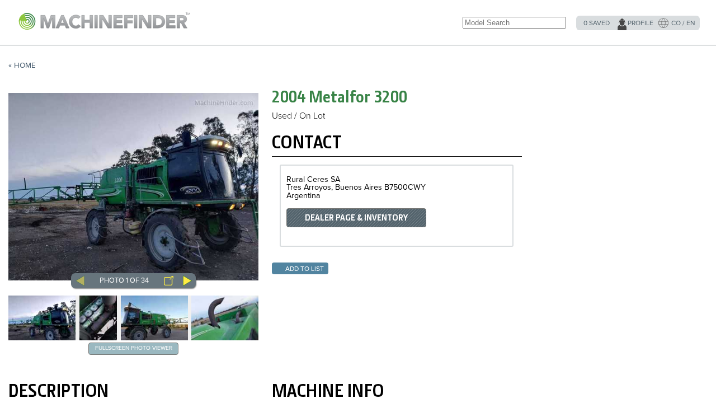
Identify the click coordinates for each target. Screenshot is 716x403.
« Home (22, 65)
